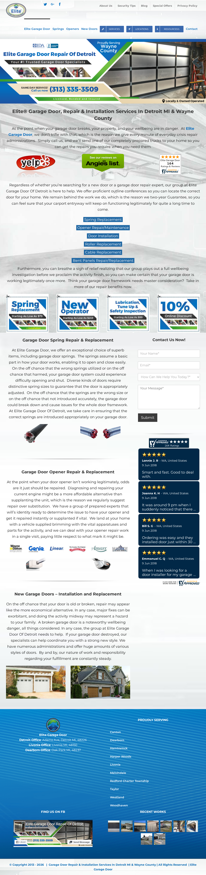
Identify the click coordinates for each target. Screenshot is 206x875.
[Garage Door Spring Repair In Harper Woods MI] (179, 826)
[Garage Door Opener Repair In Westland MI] (127, 826)
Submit (147, 417)
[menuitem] (106, 5)
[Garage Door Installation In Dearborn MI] (146, 839)
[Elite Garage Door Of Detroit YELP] (35, 157)
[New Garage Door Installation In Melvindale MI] (166, 826)
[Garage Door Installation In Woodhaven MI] (114, 826)
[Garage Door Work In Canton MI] (159, 839)
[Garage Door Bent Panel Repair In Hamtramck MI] (192, 826)
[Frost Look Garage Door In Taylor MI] (140, 826)
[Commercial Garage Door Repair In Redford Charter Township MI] (153, 826)
